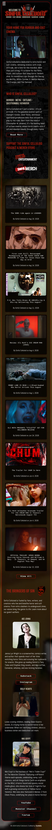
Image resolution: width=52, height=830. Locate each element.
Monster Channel (26, 809)
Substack (26, 676)
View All (26, 576)
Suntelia (39, 826)
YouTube (26, 803)
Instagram (26, 682)
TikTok (26, 815)
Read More (16, 135)
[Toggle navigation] (4, 3)
